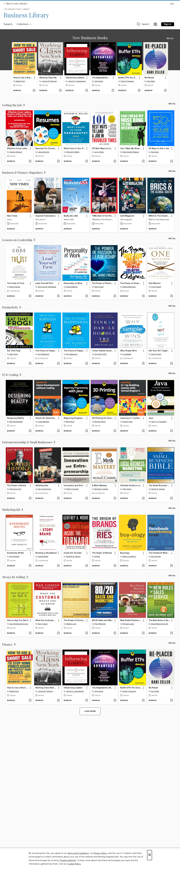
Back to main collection (16, 4)
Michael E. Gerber (101, 489)
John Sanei (98, 81)
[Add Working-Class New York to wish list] (60, 90)
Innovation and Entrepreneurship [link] (74, 485)
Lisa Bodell (127, 354)
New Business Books (90, 37)
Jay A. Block (99, 152)
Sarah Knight (156, 354)
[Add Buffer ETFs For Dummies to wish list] (139, 90)
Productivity (10, 307)
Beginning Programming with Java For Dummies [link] (74, 418)
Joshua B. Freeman (49, 81)
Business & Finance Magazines (22, 172)
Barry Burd (70, 422)
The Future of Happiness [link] (46, 351)
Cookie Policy (74, 863)
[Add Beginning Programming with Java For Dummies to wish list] (86, 431)
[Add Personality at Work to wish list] (86, 296)
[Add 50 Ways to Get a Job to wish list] (171, 161)
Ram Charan (43, 624)
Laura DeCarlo (43, 152)
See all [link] (170, 38)
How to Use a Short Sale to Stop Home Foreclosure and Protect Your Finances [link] (23, 78)
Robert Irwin (20, 81)
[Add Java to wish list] (171, 431)
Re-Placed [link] (149, 78)
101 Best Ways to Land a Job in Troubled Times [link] (103, 148)
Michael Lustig (128, 624)
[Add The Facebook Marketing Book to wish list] (171, 566)
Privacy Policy (100, 853)
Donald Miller (43, 556)
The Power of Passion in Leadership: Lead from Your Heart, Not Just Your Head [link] (103, 283)
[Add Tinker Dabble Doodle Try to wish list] (115, 364)
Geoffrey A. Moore (73, 556)
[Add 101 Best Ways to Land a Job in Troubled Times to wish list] (115, 161)
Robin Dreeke (14, 287)
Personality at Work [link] (73, 283)
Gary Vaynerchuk (44, 489)
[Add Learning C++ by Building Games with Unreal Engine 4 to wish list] (143, 431)
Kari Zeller (151, 81)
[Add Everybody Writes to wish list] (30, 566)
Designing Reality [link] (15, 418)
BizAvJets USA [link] (71, 216)
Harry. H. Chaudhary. (159, 422)
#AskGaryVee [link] (41, 485)
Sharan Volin (128, 422)
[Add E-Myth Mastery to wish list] (115, 498)
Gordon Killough (15, 152)
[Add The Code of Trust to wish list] (30, 296)
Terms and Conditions (78, 853)
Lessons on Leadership (17, 240)
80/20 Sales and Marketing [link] (103, 620)
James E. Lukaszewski (77, 81)
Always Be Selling (14, 577)
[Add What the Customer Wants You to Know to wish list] (58, 633)
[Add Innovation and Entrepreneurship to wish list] (86, 498)
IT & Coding (10, 375)
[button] (142, 24)
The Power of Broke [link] (16, 485)
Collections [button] (23, 24)
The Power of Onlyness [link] (131, 283)
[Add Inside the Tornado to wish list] (86, 566)
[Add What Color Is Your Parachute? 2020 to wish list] (86, 161)
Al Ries (97, 556)
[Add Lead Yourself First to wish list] (58, 296)
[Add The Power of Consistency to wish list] (86, 633)
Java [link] (151, 418)
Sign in (167, 24)
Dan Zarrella (156, 556)
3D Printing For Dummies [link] (103, 418)
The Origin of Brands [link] (102, 553)
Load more (90, 711)
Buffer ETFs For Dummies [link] (128, 78)
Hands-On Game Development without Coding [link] (46, 418)
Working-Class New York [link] (49, 78)
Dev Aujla (155, 152)
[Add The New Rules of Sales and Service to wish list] (171, 633)
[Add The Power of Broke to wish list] (30, 498)
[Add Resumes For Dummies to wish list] (58, 161)
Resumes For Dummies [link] (46, 148)
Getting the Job (12, 105)
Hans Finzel (99, 287)
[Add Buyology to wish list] (143, 566)
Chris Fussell (156, 287)
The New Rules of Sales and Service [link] (159, 620)
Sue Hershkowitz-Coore (18, 624)
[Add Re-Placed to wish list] (165, 90)
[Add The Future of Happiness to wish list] (58, 364)
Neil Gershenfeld (15, 422)
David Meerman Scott (159, 624)
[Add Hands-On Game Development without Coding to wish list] (58, 431)
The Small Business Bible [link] (159, 485)
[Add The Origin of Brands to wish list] (115, 566)
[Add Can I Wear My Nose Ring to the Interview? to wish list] (143, 161)
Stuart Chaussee (127, 81)
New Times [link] (12, 216)
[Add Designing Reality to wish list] (30, 431)
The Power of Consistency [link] (74, 620)
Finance (7, 644)
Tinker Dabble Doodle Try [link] (103, 351)
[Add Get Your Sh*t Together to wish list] (171, 364)
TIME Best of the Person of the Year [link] (103, 216)
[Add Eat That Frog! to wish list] (30, 364)
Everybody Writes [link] (15, 553)
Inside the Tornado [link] (73, 553)
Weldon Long (71, 624)
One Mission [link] (155, 283)
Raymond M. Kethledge (47, 287)
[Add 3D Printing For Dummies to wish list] (115, 431)
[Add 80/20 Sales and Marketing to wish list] (115, 633)
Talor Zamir (127, 489)
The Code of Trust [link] (15, 283)
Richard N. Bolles (72, 152)
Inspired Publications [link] (45, 216)
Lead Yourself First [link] (44, 283)
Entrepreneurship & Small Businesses (27, 442)
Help (172, 4)
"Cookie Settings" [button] (67, 860)
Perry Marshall (100, 624)
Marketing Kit (11, 509)
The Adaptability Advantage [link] (102, 78)
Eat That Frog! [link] (14, 351)
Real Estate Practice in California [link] (131, 620)
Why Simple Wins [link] (128, 351)
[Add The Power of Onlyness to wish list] (143, 296)
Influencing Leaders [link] (75, 78)
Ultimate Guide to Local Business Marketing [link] (131, 485)
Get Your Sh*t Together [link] (159, 351)
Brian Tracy (13, 354)
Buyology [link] (125, 553)
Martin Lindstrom (129, 556)
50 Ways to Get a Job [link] (159, 148)
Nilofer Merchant (129, 287)
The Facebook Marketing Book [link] (159, 553)
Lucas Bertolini (43, 422)
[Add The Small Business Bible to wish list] (171, 498)
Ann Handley (14, 556)
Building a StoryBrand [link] (46, 553)
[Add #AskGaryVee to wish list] (58, 498)
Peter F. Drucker (72, 489)
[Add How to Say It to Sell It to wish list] (30, 633)
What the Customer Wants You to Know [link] (46, 620)
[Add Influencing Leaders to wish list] (86, 90)
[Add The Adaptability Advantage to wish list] (113, 90)
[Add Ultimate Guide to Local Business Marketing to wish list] (143, 498)
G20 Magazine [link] (127, 216)
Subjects (8, 24)
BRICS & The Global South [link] (159, 216)
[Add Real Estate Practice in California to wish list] (143, 633)
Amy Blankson (43, 354)
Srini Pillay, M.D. (100, 354)
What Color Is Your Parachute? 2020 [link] (74, 148)
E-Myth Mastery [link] (99, 485)
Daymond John (15, 489)
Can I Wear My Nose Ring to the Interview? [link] (131, 148)
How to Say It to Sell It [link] (17, 620)
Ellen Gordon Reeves (131, 152)
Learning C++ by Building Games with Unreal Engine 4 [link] (131, 418)
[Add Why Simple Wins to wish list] (143, 364)
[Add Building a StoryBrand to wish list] (58, 566)
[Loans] (155, 24)
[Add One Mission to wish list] (171, 296)
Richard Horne (99, 422)
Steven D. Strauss (158, 489)
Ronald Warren (71, 287)
